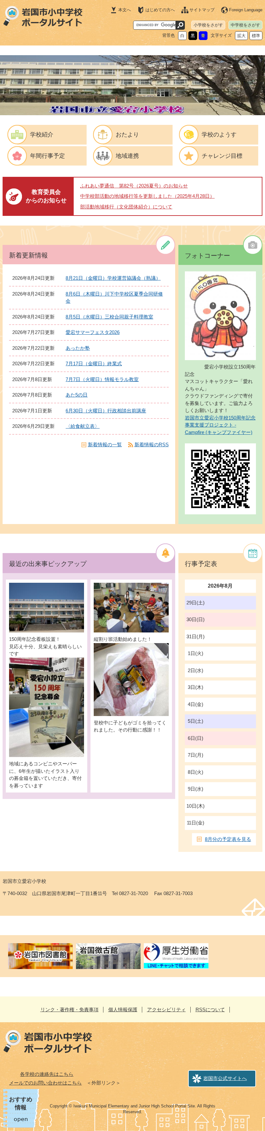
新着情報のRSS (151, 444)
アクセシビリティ (166, 1009)
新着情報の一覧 (105, 444)
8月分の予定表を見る (228, 839)
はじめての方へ (160, 9)
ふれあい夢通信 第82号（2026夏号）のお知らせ (134, 185)
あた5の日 (77, 395)
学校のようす (219, 134)
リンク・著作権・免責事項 (69, 1009)
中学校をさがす (245, 25)
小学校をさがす (208, 25)
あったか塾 (78, 348)
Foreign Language (245, 9)
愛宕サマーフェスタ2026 (93, 332)
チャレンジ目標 (222, 156)
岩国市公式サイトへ (225, 1078)
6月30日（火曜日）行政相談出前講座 (106, 410)
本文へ (124, 9)
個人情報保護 (122, 1009)
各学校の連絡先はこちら (46, 1074)
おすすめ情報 (20, 1103)
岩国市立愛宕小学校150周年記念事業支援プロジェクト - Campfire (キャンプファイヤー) (220, 425)
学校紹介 (41, 134)
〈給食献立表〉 (83, 426)
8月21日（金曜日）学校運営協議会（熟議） (113, 278)
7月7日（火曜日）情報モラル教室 (102, 379)
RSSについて (210, 1009)
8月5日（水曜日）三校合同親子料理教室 (109, 316)
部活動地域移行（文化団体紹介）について (126, 206)
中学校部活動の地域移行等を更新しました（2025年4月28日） (147, 196)
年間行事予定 (47, 156)
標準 (256, 35)
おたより (127, 134)
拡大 (241, 35)
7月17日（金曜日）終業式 (94, 363)
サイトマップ (202, 9)
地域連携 (127, 156)
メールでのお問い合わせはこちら (45, 1083)
